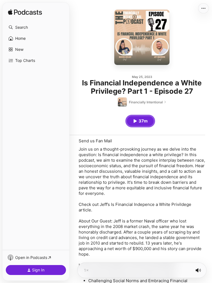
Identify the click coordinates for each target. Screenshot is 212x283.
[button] (36, 27)
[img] (25, 12)
